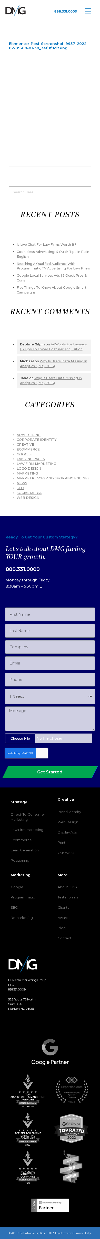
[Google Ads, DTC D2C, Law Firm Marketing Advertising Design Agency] (15, 11)
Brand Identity (69, 812)
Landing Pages (31, 459)
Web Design (28, 498)
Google (24, 454)
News (22, 483)
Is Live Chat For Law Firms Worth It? (46, 244)
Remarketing (22, 918)
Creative (25, 444)
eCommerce (28, 449)
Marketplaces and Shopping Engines (53, 478)
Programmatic (23, 897)
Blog (62, 928)
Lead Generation (25, 850)
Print (61, 842)
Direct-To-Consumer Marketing (28, 816)
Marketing (27, 473)
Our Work (66, 853)
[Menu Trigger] (88, 11)
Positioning (20, 860)
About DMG (67, 887)
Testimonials (68, 897)
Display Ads (67, 832)
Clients (63, 907)
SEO (20, 488)
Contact (64, 938)
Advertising (29, 435)
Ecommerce (21, 840)
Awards (64, 918)
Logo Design (29, 468)
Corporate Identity (36, 440)
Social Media (29, 493)
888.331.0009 (65, 11)
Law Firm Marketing (36, 464)
